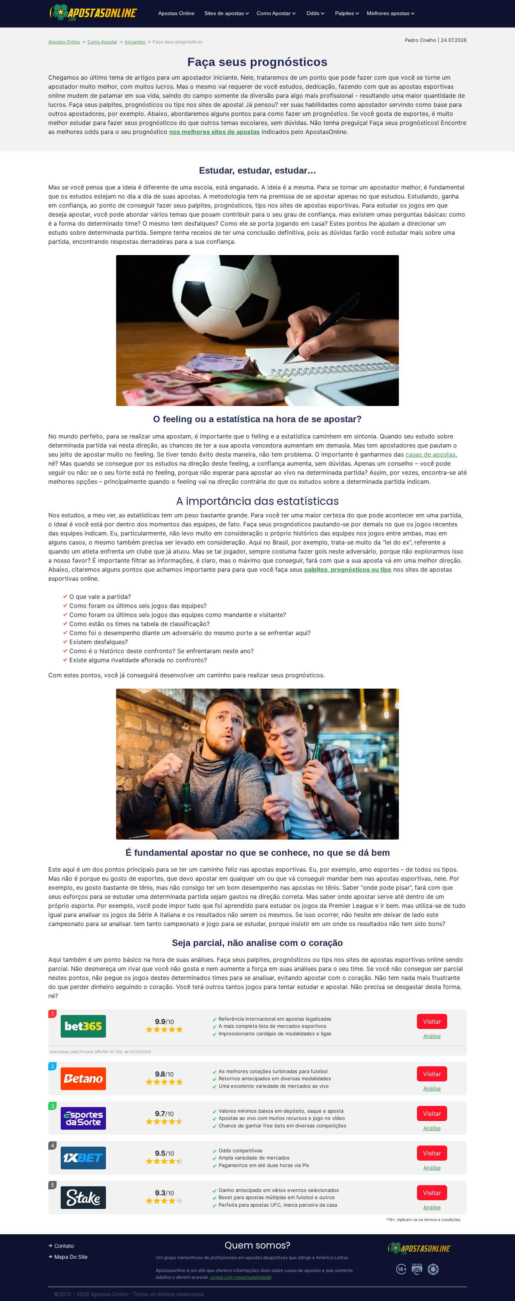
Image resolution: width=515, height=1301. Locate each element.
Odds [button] (313, 13)
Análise (432, 1036)
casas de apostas (430, 454)
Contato (64, 1246)
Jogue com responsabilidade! (240, 1277)
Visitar (432, 1021)
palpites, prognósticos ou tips (347, 569)
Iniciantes (135, 42)
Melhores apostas (388, 13)
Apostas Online (176, 13)
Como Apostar (274, 13)
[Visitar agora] (83, 1026)
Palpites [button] (344, 13)
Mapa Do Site (70, 1256)
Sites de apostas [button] (224, 13)
